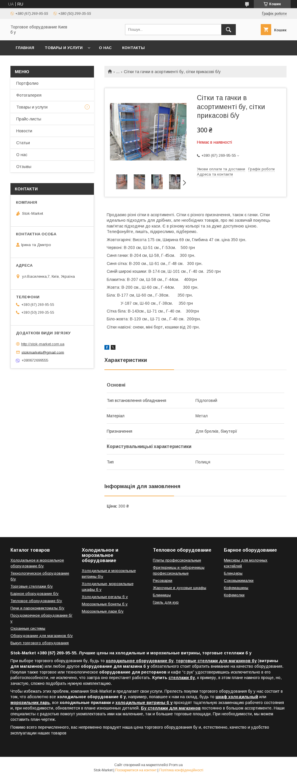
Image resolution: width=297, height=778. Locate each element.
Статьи (23, 142)
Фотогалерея (28, 95)
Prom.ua (176, 765)
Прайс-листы (28, 119)
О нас (105, 48)
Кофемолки (234, 595)
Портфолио (27, 83)
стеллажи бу (182, 677)
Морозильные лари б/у (103, 611)
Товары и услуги (64, 48)
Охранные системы (27, 628)
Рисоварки (162, 580)
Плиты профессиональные (177, 560)
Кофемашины (236, 588)
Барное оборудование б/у (34, 593)
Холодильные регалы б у (105, 597)
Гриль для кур (166, 602)
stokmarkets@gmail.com (42, 352)
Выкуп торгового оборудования (39, 643)
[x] (113, 348)
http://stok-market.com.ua (42, 344)
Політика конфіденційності (181, 770)
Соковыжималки (238, 580)
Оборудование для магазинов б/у (41, 635)
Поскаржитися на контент (136, 770)
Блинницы (162, 595)
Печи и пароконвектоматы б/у (37, 608)
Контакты (133, 48)
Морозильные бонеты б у (105, 604)
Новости (24, 131)
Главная (25, 48)
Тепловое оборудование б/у (36, 601)
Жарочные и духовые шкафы (179, 588)
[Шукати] (228, 29)
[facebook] (106, 348)
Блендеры (233, 573)
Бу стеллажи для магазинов (171, 708)
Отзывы (23, 166)
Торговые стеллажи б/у (31, 586)
